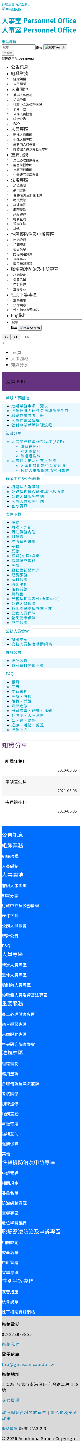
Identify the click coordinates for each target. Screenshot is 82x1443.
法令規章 (10, 1301)
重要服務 (19, 154)
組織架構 (10, 856)
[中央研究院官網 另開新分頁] (11, 9)
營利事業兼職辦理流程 (31, 425)
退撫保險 (10, 1143)
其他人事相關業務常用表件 (45, 470)
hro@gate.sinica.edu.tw (28, 1364)
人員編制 (19, 83)
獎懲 (15, 551)
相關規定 (19, 639)
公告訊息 (19, 67)
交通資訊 (11, 1400)
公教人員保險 (23, 613)
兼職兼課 (19, 589)
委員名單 (10, 1193)
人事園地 (19, 89)
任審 (15, 522)
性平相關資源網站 (26, 309)
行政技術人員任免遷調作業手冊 (40, 410)
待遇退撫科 (30, 455)
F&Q (16, 123)
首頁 (16, 352)
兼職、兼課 (21, 701)
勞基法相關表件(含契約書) (35, 598)
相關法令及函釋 (25, 486)
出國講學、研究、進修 (31, 710)
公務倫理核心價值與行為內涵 (38, 491)
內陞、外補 (21, 527)
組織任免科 (30, 446)
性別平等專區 (24, 294)
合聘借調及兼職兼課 (20, 1083)
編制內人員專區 (16, 985)
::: (29, 4)
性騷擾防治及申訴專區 (32, 234)
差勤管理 (19, 691)
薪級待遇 (10, 1123)
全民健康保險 (23, 617)
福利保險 (19, 579)
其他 (16, 228)
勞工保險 (19, 622)
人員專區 (19, 129)
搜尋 (39, 47)
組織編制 (10, 1063)
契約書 (17, 594)
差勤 (15, 546)
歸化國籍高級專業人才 (31, 608)
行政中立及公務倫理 (23, 478)
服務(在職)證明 (25, 555)
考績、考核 (21, 696)
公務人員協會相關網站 (31, 644)
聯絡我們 (11, 1344)
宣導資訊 (19, 506)
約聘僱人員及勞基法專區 (30, 148)
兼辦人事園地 (17, 397)
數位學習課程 (22, 263)
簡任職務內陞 (23, 531)
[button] (18, 58)
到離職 (17, 536)
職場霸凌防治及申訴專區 (35, 269)
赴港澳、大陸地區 (27, 715)
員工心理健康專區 (18, 1014)
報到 (15, 682)
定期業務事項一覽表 (29, 405)
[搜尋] (55, 47)
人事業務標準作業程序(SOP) (37, 441)
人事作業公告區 (25, 420)
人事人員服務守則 (27, 501)
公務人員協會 (23, 603)
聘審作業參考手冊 (27, 415)
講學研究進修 (23, 560)
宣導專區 (19, 289)
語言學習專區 (14, 1024)
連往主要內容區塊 (14, 4)
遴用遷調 (10, 1073)
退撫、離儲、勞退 (27, 725)
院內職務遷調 (23, 541)
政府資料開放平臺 (27, 665)
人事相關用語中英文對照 (33, 460)
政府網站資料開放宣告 (24, 1412)
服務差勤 (10, 1113)
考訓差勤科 (30, 451)
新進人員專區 (14, 965)
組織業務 (19, 73)
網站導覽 (9, 41)
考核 (15, 565)
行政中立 (19, 729)
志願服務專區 (14, 1034)
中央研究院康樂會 (26, 174)
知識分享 (19, 364)
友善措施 (10, 1291)
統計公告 (13, 652)
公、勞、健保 (23, 720)
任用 (15, 686)
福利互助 (10, 1133)
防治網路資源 (14, 1203)
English (18, 315)
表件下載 (13, 514)
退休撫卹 (19, 584)
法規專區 (19, 180)
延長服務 (19, 574)
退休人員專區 (14, 975)
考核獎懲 (10, 1093)
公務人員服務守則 (27, 496)
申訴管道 (10, 1173)
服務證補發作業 (25, 570)
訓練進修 (19, 705)
